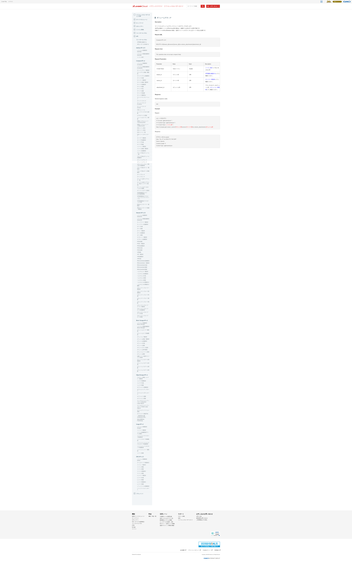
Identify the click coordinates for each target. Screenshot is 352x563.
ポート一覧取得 (141, 230)
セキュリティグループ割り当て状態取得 (143, 165)
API (137, 36)
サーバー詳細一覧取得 (142, 82)
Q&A (179, 518)
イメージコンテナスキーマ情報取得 (143, 436)
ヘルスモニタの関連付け (143, 282)
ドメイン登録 (140, 467)
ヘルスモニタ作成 (141, 276)
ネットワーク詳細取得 (142, 224)
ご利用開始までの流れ (201, 520)
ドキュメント (139, 493)
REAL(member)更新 (142, 267)
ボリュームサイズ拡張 (142, 347)
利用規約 (216, 550)
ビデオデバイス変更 (142, 115)
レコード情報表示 (141, 482)
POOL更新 (139, 250)
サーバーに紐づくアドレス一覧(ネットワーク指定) (143, 184)
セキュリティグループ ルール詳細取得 (142, 309)
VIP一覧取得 (140, 254)
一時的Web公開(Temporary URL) (141, 416)
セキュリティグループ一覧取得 (143, 288)
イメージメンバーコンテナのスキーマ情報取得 (143, 443)
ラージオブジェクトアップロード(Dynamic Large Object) (143, 402)
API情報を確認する (210, 73)
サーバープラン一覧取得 (143, 70)
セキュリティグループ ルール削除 (142, 316)
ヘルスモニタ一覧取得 (142, 271)
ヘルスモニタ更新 (141, 278)
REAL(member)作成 (142, 265)
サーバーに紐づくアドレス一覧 (143, 179)
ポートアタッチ (141, 174)
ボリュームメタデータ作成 (143, 363)
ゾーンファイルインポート (143, 489)
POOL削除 (139, 241)
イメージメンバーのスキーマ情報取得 (143, 447)
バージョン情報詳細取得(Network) (143, 219)
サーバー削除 (140, 86)
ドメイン (134, 529)
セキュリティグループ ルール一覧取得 (142, 306)
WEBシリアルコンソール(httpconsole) (142, 125)
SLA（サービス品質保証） (138, 521)
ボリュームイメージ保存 (143, 352)
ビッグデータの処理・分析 (166, 522)
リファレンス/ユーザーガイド (185, 520)
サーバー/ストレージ (141, 19)
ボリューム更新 (141, 345)
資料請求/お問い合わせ (202, 518)
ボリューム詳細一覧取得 (143, 339)
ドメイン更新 (140, 473)
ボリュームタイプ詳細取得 (143, 334)
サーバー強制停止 (141, 95)
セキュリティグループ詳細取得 (143, 292)
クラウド (10, 1)
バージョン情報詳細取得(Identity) (143, 54)
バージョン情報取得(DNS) (142, 460)
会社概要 (182, 550)
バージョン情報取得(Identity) (142, 51)
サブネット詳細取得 (142, 239)
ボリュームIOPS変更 (142, 349)
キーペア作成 (140, 142)
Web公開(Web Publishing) (140, 420)
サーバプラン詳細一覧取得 (143, 73)
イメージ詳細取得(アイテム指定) (142, 433)
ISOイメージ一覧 (141, 132)
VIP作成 (139, 258)
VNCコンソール (141, 110)
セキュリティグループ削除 (143, 302)
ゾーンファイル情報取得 (143, 486)
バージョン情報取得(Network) (142, 216)
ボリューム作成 (141, 343)
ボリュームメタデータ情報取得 (143, 360)
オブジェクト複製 (141, 396)
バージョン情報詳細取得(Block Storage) (143, 327)
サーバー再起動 (141, 93)
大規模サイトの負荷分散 (166, 516)
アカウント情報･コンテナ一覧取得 (143, 378)
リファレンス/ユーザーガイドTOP (143, 15)
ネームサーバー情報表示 (143, 462)
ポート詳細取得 (141, 233)
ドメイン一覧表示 (141, 464)
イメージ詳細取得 (141, 150)
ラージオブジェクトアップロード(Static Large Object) (143, 407)
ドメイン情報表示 (141, 471)
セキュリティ (139, 26)
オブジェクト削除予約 (142, 413)
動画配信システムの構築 (166, 520)
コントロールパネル (141, 33)
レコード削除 (140, 479)
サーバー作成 (140, 78)
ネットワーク (139, 23)
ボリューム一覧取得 (142, 337)
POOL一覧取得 (141, 243)
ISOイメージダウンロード (143, 135)
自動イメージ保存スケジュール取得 (143, 357)
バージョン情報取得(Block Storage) (142, 323)
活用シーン (163, 514)
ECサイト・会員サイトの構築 (167, 523)
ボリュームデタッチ (142, 162)
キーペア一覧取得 (141, 138)
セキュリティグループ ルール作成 (142, 313)
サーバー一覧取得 (210, 79)
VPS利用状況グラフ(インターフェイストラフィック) (143, 198)
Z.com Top (4, 1)
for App (133, 527)
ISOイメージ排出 (141, 130)
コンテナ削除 (140, 385)
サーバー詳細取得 (141, 84)
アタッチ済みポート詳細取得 (143, 171)
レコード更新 (140, 484)
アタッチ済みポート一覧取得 (143, 168)
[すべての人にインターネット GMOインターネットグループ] (337, 1)
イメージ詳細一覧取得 (142, 148)
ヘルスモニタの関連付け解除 (143, 285)
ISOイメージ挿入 (141, 128)
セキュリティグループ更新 (143, 299)
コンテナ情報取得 (141, 381)
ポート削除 (140, 228)
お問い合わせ (213, 6)
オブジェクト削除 (141, 398)
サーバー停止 (140, 88)
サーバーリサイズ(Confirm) (141, 103)
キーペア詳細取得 (141, 140)
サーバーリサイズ (141, 100)
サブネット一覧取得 (142, 237)
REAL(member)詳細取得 (143, 260)
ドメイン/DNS (140, 29)
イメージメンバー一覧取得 (143, 450)
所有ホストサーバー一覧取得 (143, 205)
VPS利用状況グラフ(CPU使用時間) (142, 193)
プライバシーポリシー (193, 550)
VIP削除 (139, 252)
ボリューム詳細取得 (142, 341)
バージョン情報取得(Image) (142, 427)
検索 (203, 6)
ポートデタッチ (141, 176)
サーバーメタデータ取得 (143, 190)
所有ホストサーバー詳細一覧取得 (143, 208)
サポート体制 (181, 516)
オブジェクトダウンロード (143, 393)
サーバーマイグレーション (143, 98)
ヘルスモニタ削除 (141, 280)
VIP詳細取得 (140, 256)
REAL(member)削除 (142, 269)
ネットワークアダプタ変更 (143, 112)
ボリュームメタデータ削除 (143, 370)
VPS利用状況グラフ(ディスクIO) (142, 201)
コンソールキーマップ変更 (143, 118)
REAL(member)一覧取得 (143, 263)
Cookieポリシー (207, 550)
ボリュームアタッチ (142, 160)
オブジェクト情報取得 (142, 387)
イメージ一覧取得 (141, 146)
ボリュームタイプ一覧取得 (143, 330)
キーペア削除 (140, 144)
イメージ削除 (140, 453)
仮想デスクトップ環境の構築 (167, 525)
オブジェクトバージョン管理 (143, 411)
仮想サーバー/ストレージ (138, 516)
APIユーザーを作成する (143, 44)
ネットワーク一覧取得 (142, 222)
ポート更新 (140, 235)
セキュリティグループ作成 (143, 295)
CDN (133, 525)
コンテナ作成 (140, 383)
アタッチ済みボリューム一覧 (143, 153)
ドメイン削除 (140, 469)
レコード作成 (140, 477)
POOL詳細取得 (141, 246)
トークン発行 (209, 67)
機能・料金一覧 (152, 516)
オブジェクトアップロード (143, 390)
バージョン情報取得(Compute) (142, 64)
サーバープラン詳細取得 (143, 76)
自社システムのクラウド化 (166, 518)
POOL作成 (139, 248)
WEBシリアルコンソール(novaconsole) (142, 121)
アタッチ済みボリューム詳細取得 (143, 157)
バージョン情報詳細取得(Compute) (143, 67)
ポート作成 (140, 226)
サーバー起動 (140, 91)
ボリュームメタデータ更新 (143, 367)
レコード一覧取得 (141, 475)
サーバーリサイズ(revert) (141, 107)
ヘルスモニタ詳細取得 (142, 273)
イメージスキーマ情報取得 (143, 440)
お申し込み (199, 516)
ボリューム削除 (141, 354)
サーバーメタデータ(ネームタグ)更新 (142, 188)
